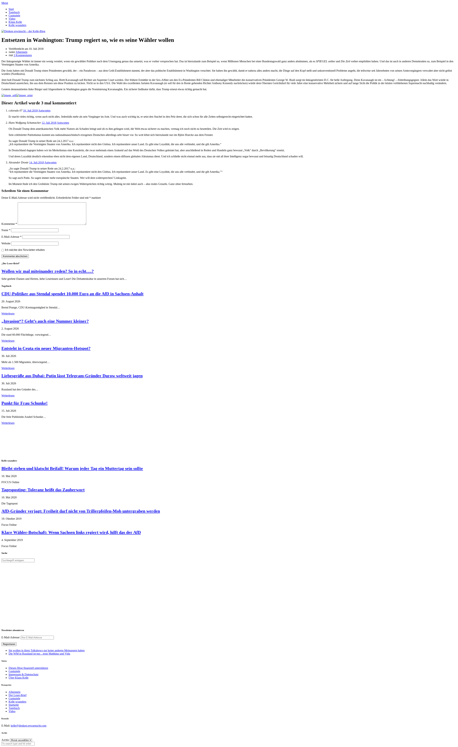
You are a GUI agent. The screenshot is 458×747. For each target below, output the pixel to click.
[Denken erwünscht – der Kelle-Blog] (23, 31)
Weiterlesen (7, 313)
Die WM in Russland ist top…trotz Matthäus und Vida (39, 653)
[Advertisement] (24, 441)
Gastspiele (14, 15)
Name (5, 230)
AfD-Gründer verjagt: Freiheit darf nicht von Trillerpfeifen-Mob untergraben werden (80, 511)
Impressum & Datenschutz (23, 674)
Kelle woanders (17, 25)
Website (5, 243)
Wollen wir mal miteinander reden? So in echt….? (47, 271)
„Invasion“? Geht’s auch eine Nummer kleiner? (45, 321)
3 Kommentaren (23, 55)
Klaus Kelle (15, 21)
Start (11, 9)
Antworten (44, 110)
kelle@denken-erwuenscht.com (28, 725)
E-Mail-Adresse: (11, 637)
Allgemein (21, 52)
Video (12, 18)
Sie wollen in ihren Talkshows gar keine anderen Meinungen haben (47, 650)
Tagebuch (14, 12)
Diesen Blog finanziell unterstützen (28, 667)
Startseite (14, 704)
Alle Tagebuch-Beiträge (14, 426)
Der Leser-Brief (17, 695)
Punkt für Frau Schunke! (24, 403)
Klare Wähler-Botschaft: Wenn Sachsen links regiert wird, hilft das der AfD (71, 532)
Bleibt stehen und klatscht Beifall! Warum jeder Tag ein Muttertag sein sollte (72, 468)
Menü (4, 2)
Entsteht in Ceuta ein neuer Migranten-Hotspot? (46, 348)
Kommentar (9, 223)
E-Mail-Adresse (11, 236)
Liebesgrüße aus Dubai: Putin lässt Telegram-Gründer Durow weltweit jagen (72, 375)
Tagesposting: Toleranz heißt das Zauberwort (43, 489)
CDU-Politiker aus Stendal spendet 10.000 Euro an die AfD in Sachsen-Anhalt (72, 293)
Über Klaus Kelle (18, 677)
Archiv (5, 739)
